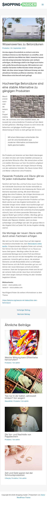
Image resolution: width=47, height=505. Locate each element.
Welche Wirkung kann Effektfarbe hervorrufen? (21, 358)
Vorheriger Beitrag (23, 310)
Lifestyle (8, 478)
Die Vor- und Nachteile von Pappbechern (18, 435)
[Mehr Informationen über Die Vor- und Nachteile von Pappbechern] (23, 419)
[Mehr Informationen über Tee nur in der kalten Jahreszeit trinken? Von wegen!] (23, 381)
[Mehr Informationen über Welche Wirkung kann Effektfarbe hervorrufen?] (23, 342)
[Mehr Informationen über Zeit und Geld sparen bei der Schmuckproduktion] (23, 458)
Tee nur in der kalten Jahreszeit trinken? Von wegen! (20, 397)
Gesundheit (9, 401)
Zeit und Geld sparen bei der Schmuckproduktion (19, 474)
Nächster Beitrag (23, 314)
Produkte (5, 48)
